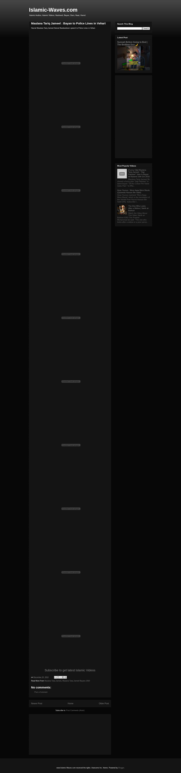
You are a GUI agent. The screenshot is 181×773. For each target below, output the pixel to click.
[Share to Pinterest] (65, 677)
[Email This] (55, 677)
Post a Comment (40, 692)
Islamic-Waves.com (53, 10)
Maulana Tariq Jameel (53, 681)
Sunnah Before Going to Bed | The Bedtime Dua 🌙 (132, 43)
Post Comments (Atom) (75, 710)
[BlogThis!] (58, 677)
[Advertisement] (70, 733)
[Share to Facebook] (63, 677)
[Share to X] (60, 677)
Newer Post (36, 703)
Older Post (104, 703)
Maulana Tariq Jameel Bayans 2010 (76, 681)
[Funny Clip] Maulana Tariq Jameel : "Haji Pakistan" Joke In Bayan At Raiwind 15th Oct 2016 (139, 173)
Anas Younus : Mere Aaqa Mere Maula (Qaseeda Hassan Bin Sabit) (133, 191)
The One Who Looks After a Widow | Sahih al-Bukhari (138, 208)
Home (70, 703)
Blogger (121, 768)
